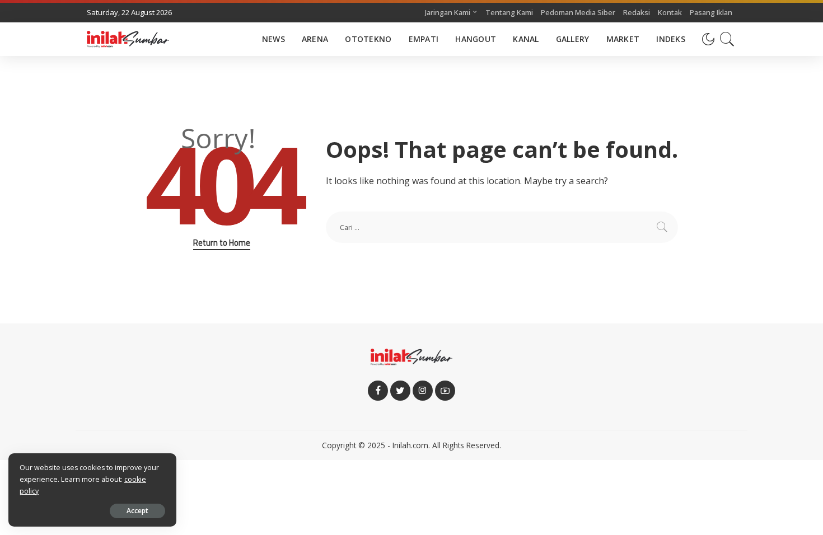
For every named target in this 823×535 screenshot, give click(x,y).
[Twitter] (400, 391)
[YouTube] (445, 391)
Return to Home (221, 243)
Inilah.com (410, 445)
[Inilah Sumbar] (128, 39)
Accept (137, 510)
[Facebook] (378, 391)
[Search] (727, 39)
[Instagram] (423, 391)
